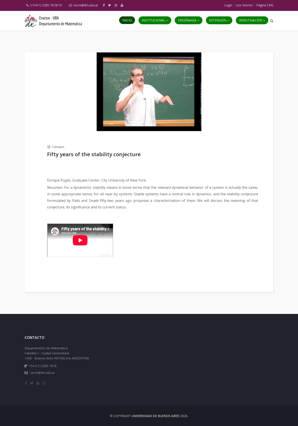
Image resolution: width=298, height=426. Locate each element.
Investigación (250, 20)
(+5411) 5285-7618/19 (46, 5)
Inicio (127, 20)
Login (228, 5)
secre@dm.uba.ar (86, 5)
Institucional (153, 20)
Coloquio (58, 147)
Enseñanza (187, 20)
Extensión (217, 20)
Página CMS (264, 5)
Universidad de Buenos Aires (156, 416)
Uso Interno (244, 5)
